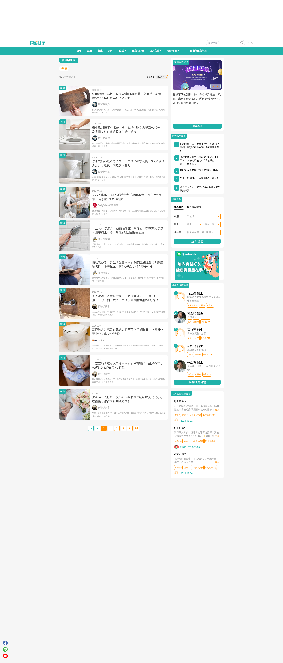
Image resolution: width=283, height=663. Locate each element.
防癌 (79, 50)
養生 (100, 50)
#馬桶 (64, 68)
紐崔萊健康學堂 (198, 50)
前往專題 (197, 126)
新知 (110, 50)
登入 (250, 42)
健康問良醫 (138, 50)
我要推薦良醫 (197, 382)
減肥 (89, 50)
